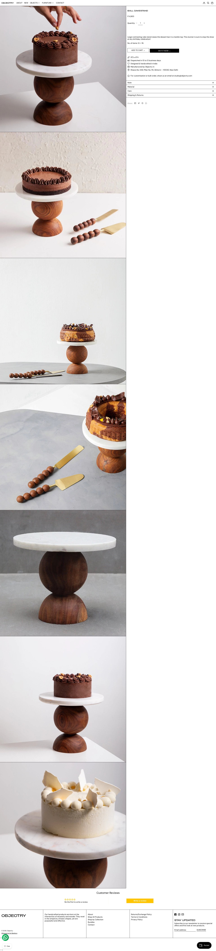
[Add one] (144, 23)
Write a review (140, 901)
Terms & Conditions (139, 917)
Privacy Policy (137, 919)
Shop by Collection (95, 919)
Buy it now (163, 51)
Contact (91, 925)
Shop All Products (95, 917)
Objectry (7, 3)
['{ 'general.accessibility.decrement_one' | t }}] (136, 23)
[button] (212, 3)
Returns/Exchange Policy (141, 914)
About (90, 914)
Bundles (91, 922)
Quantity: (131, 23)
